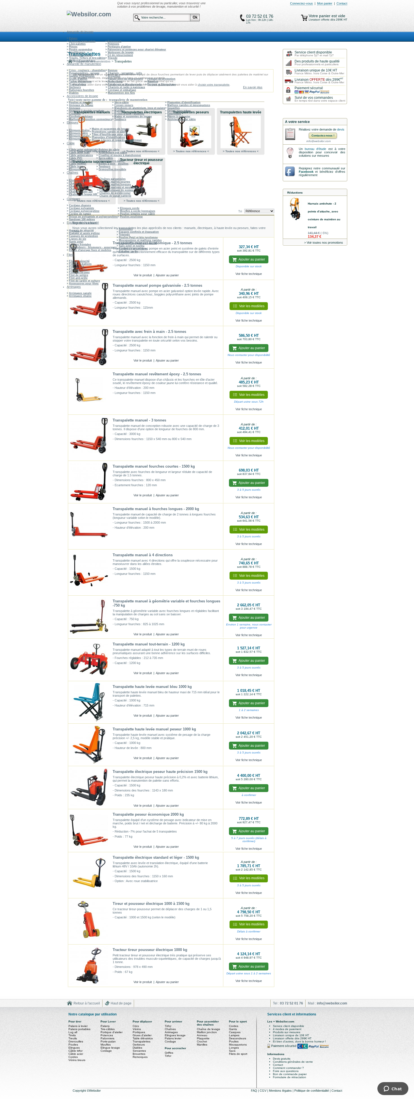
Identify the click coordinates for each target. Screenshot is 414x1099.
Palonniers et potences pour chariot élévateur (137, 49)
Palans (73, 38)
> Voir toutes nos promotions (323, 242)
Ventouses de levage (120, 52)
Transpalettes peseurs (191, 112)
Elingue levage (110, 1047)
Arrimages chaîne (80, 296)
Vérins (137, 1029)
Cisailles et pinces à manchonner (120, 155)
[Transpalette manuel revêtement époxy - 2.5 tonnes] (89, 392)
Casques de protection (83, 236)
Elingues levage (175, 1035)
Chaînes (170, 1029)
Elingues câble (78, 133)
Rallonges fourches (81, 90)
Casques (235, 1032)
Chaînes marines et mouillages (119, 187)
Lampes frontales (80, 244)
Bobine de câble (109, 149)
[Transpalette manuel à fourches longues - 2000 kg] (89, 526)
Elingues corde (78, 138)
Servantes (139, 1050)
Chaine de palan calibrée (115, 195)
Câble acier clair (79, 152)
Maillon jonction (207, 1032)
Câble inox (76, 166)
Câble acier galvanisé (82, 149)
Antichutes (126, 229)
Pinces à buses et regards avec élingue (117, 140)
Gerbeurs (75, 87)
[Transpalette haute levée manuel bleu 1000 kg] (89, 702)
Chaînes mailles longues (115, 184)
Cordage (106, 1050)
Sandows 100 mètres (82, 219)
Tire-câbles (108, 1029)
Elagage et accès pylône (84, 233)
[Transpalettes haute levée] (240, 131)
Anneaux (74, 108)
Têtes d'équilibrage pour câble (111, 134)
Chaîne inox (76, 183)
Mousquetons (238, 1044)
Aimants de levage (80, 55)
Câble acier (75, 1053)
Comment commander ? (288, 1067)
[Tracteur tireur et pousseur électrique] (141, 181)
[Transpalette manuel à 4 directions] (89, 572)
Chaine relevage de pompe (116, 190)
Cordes (73, 1056)
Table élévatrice (143, 1038)
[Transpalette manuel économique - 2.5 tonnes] (89, 258)
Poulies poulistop (131, 216)
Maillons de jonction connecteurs (90, 119)
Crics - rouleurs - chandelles (87, 70)
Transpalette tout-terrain (91, 162)
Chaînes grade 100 (81, 186)
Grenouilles (75, 1041)
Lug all (72, 1032)
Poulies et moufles (81, 102)
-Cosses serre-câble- (111, 161)
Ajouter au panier (167, 275)
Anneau (202, 1035)
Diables (74, 92)
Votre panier (320, 16)
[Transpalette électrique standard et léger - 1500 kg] (89, 875)
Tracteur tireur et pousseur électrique (141, 161)
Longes (234, 1047)
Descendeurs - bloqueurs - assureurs (93, 247)
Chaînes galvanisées (112, 179)
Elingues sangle (79, 135)
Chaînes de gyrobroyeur (115, 193)
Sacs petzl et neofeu (131, 246)
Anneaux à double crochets (86, 110)
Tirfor (168, 1026)
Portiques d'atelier (119, 46)
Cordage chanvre (80, 205)
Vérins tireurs (76, 1060)
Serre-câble (121, 102)
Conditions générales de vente (293, 1061)
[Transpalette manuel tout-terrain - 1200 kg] (89, 660)
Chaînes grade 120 (81, 191)
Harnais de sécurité (81, 230)
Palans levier (173, 1038)
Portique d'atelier (112, 1032)
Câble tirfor (76, 161)
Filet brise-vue (78, 269)
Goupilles (173, 108)
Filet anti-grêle (78, 278)
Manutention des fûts (121, 92)
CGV (263, 1090)
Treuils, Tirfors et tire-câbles (87, 58)
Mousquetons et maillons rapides (140, 240)
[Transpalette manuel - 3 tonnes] (89, 438)
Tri (240, 211)
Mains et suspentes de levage (133, 116)
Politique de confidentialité (312, 1090)
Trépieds (124, 234)
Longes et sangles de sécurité (138, 243)
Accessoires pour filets (84, 283)
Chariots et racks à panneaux (126, 87)
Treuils (72, 1038)
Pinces (73, 46)
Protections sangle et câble (109, 131)
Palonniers (114, 41)
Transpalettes (77, 84)
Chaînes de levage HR (83, 194)
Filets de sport (238, 1053)
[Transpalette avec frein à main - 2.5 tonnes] (89, 347)
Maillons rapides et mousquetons (188, 105)
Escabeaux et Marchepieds (125, 84)
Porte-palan (108, 1041)
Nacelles (152, 81)
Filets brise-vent (79, 272)
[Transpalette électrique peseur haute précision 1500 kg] (89, 787)
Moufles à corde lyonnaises (137, 211)
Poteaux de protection (161, 78)
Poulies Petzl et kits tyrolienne (138, 237)
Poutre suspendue (80, 49)
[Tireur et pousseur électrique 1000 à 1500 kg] (89, 921)
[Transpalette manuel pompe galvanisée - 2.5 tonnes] (89, 303)
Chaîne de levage (208, 1029)
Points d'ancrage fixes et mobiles (90, 250)
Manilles (119, 110)
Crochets (75, 113)
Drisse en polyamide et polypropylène (93, 216)
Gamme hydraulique (82, 76)
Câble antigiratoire (81, 155)
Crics (136, 1026)
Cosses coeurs (123, 105)
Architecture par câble (181, 119)
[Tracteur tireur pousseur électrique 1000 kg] (89, 966)
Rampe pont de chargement (125, 78)
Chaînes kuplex (79, 188)
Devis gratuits (281, 1058)
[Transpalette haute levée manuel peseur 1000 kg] (89, 745)
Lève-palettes (77, 43)
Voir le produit (142, 275)
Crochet (202, 1041)
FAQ (254, 1090)
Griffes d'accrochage (82, 60)
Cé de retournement (120, 55)
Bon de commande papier (290, 1074)
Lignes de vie (77, 238)
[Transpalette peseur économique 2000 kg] (89, 830)
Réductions (295, 192)
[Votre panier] (304, 17)
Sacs (232, 1050)
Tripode (112, 58)
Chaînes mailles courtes (114, 181)
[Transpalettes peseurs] (191, 131)
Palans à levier (78, 1026)
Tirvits (72, 1035)
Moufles (106, 1044)
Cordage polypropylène (84, 211)
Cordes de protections (133, 248)
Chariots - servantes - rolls (125, 73)
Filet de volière (78, 275)
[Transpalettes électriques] (141, 131)
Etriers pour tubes (179, 110)
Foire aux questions (286, 1071)
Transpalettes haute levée (240, 112)
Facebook (306, 171)
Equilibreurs (77, 52)
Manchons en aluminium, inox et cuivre (139, 108)
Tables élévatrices (80, 81)
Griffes (169, 1052)
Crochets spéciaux (81, 116)
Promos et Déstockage (161, 84)
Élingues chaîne (79, 130)
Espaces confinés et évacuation (139, 231)
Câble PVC (76, 158)
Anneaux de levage (81, 105)
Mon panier (324, 3)
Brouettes (114, 76)
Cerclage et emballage (122, 90)
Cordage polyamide (81, 208)
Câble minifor (77, 163)
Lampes (234, 1035)
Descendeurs (237, 1038)
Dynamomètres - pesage (84, 73)
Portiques (139, 1032)
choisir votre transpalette (214, 84)
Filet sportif (76, 266)
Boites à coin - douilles (129, 113)
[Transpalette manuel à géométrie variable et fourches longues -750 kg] (89, 617)
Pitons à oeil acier (178, 116)
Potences (113, 43)
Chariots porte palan (82, 41)
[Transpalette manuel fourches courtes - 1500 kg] (89, 482)
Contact (342, 3)
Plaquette (203, 1038)
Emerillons (174, 113)
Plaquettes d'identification (184, 102)
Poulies (73, 1044)
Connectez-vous (301, 3)
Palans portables (79, 1029)
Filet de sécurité (79, 261)
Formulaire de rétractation (289, 1077)
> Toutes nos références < (92, 151)
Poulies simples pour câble (137, 213)
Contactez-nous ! (322, 135)
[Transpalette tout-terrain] (92, 181)
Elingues (74, 1047)
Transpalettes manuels (92, 112)
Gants (233, 1029)
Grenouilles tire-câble (112, 169)
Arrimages (171, 1032)
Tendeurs (120, 119)
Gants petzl (76, 241)
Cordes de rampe (80, 213)
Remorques (115, 81)
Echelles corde (128, 251)
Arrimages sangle (80, 293)
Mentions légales (281, 1090)
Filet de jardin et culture (84, 280)
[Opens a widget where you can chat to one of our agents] (392, 1089)
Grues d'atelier (78, 78)
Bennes (112, 70)
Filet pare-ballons (80, 264)
